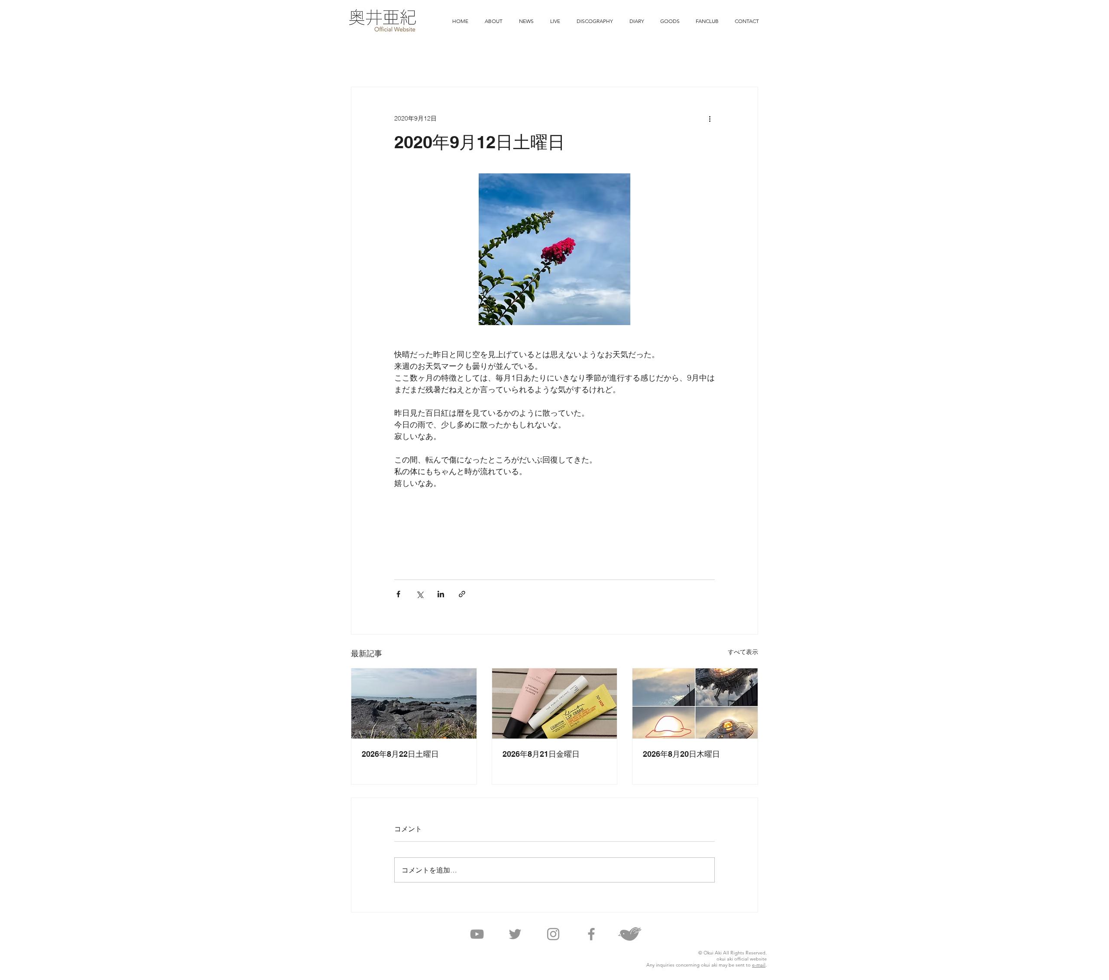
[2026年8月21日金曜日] (554, 703)
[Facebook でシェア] (398, 594)
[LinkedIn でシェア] (441, 594)
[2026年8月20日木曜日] (695, 703)
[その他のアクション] (709, 118)
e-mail (758, 965)
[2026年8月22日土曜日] (414, 703)
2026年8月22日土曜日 (400, 754)
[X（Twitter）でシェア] (419, 594)
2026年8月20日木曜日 (681, 754)
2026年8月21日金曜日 (541, 754)
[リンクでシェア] (462, 594)
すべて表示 (743, 652)
